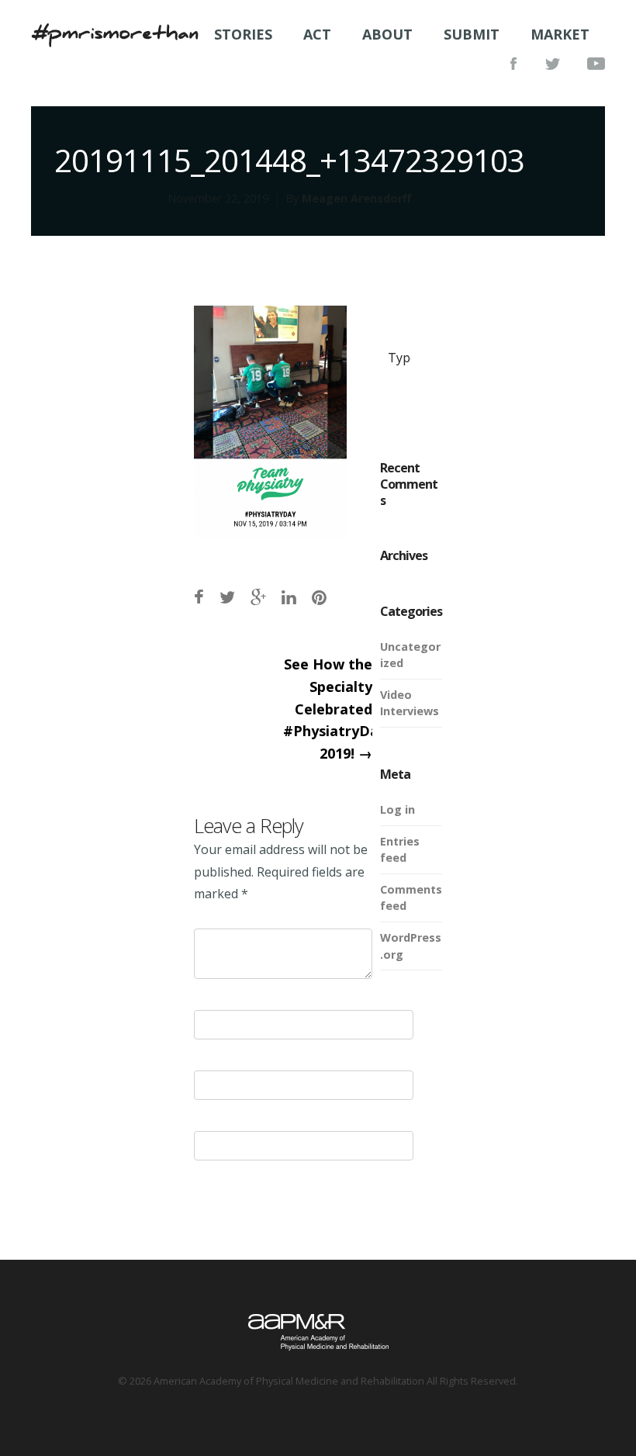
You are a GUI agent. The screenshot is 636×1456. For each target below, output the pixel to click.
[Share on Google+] (258, 597)
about (387, 34)
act (317, 34)
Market (560, 34)
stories (243, 34)
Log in (397, 809)
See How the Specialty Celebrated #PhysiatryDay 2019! (334, 709)
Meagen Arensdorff (356, 198)
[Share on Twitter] (227, 597)
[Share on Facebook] (199, 597)
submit (471, 34)
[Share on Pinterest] (319, 597)
